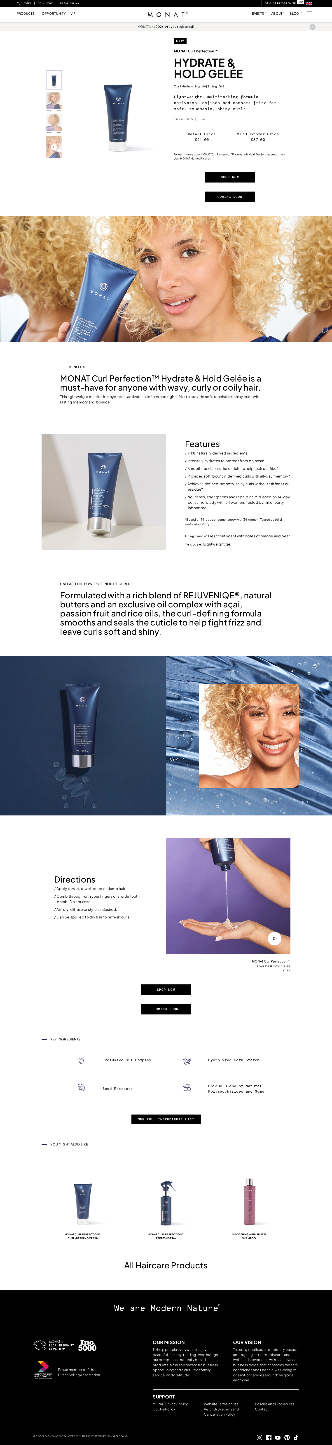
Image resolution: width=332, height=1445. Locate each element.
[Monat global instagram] (257, 1437)
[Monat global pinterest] (285, 1437)
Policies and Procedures (274, 1404)
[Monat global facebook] (266, 1437)
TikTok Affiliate (69, 3)
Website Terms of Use (221, 1404)
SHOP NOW (230, 177)
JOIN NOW (45, 3)
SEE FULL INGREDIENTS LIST (166, 1119)
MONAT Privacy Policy (170, 1404)
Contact (262, 1409)
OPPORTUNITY (54, 13)
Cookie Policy (164, 1409)
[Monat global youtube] (276, 1437)
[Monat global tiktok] (294, 1437)
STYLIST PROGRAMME (280, 3)
